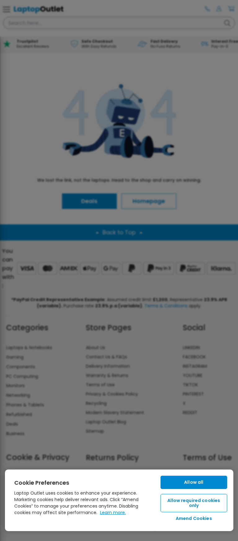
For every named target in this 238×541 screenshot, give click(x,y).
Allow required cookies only (193, 503)
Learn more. (113, 512)
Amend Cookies (194, 518)
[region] (119, 500)
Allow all (193, 482)
